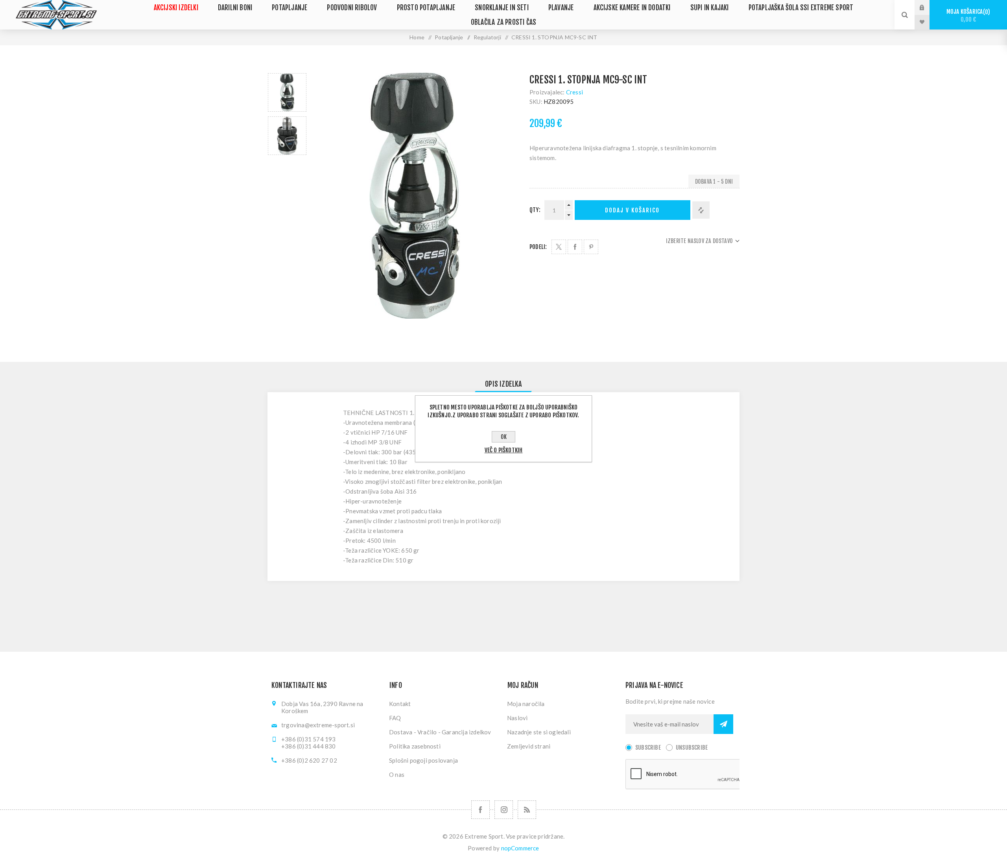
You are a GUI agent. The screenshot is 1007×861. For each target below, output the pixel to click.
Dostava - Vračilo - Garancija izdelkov (440, 732)
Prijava (928, 7)
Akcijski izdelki (176, 8)
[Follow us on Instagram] (503, 809)
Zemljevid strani (528, 746)
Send (723, 724)
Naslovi (517, 717)
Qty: (534, 210)
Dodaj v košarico (632, 210)
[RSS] (527, 809)
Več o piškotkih (504, 450)
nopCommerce (520, 848)
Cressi (574, 92)
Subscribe (648, 747)
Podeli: (538, 247)
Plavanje (561, 8)
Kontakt (400, 703)
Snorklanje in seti (502, 8)
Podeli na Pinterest (591, 247)
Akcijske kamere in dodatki (632, 8)
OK (504, 436)
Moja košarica (967, 15)
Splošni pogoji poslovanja (423, 760)
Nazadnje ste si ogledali (539, 732)
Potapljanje (289, 8)
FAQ (395, 717)
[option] (287, 92)
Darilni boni (235, 8)
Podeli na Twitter (558, 247)
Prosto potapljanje (426, 8)
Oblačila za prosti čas (503, 22)
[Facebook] (480, 809)
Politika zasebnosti (415, 746)
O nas (396, 774)
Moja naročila (526, 703)
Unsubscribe (692, 747)
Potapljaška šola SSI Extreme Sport (801, 8)
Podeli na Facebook (575, 247)
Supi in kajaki (709, 8)
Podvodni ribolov (352, 8)
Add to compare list (701, 210)
